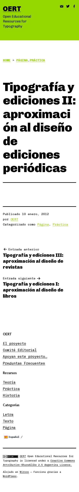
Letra (8, 414)
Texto (8, 421)
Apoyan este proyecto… (25, 357)
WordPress (10, 476)
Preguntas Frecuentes (24, 363)
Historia (11, 395)
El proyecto (14, 343)
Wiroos (24, 471)
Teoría (9, 382)
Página (22, 60)
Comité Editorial (20, 350)
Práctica (37, 60)
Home (7, 60)
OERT (12, 9)
